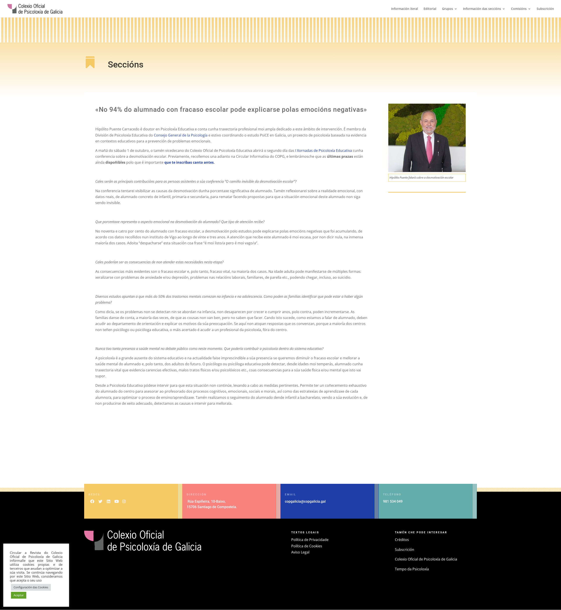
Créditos (402, 539)
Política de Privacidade (309, 539)
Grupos (447, 9)
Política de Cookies (306, 546)
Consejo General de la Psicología (181, 135)
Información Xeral (404, 9)
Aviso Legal (300, 552)
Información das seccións (482, 9)
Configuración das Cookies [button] (31, 587)
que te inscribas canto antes (189, 162)
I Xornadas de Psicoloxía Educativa (323, 150)
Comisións (519, 9)
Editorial (430, 9)
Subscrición (545, 9)
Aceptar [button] (19, 595)
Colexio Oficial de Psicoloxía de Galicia (426, 559)
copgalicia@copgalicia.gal (305, 501)
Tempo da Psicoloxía (412, 569)
